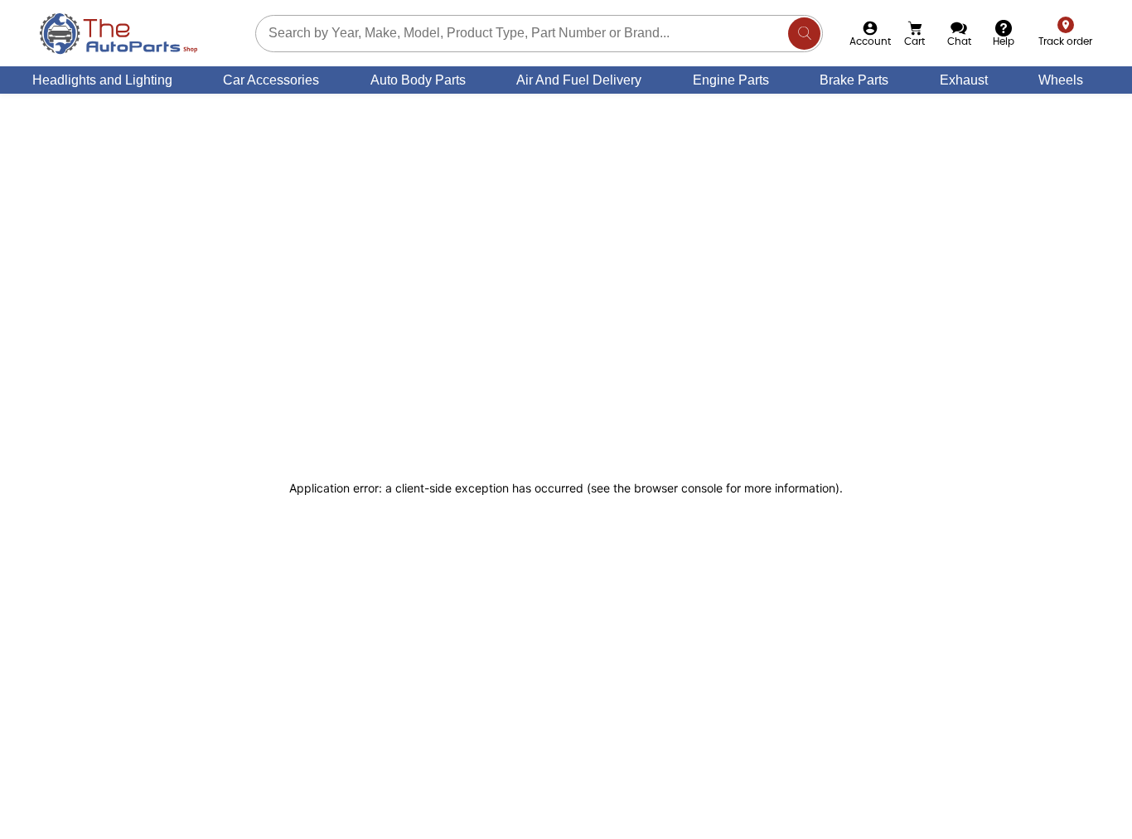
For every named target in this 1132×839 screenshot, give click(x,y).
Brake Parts (854, 80)
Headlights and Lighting (102, 80)
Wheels (1060, 80)
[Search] (804, 33)
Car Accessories (271, 80)
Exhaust (964, 80)
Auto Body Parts (418, 80)
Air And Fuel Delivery (578, 80)
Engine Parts (731, 80)
